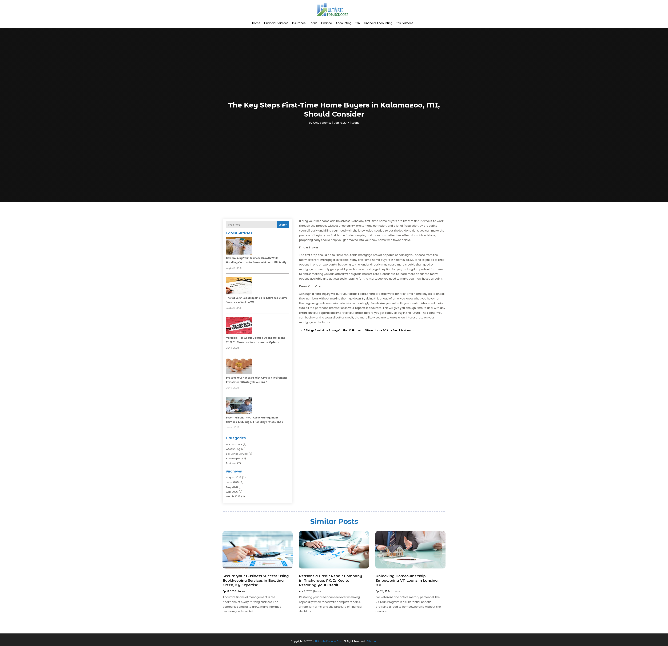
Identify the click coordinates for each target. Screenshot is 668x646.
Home (256, 23)
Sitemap (372, 641)
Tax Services (404, 23)
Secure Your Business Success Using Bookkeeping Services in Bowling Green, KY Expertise (256, 580)
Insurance (299, 23)
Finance (326, 23)
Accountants (234, 444)
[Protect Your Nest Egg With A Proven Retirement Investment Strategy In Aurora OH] (239, 366)
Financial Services (276, 23)
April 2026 (232, 492)
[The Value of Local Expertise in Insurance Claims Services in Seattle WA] (239, 286)
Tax (357, 23)
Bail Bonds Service (237, 454)
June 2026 (232, 482)
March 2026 (233, 496)
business (231, 463)
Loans (313, 23)
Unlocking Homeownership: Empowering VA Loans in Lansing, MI (407, 580)
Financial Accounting (378, 23)
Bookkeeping (233, 458)
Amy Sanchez (322, 123)
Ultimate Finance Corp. (329, 641)
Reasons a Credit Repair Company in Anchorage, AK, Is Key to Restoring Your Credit (330, 580)
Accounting (343, 23)
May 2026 (232, 487)
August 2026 (233, 477)
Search (283, 224)
